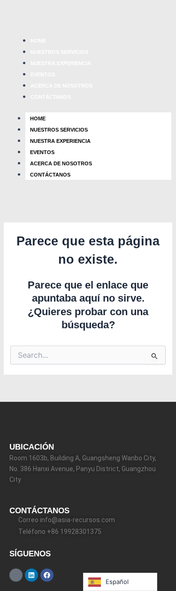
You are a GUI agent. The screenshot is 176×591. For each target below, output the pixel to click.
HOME (38, 41)
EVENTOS (43, 74)
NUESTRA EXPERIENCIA (61, 63)
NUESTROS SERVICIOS (59, 52)
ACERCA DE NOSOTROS (61, 86)
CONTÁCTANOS (51, 97)
